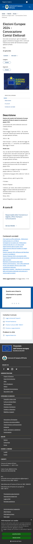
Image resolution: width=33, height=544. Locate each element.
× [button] (31, 519)
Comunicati (7, 442)
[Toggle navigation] (3, 7)
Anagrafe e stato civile (10, 399)
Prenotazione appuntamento (11, 494)
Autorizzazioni (7, 432)
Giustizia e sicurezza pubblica (12, 422)
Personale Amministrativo (11, 389)
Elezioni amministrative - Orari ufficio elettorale (16, 264)
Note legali (7, 517)
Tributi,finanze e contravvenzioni (13, 425)
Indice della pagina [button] (10, 95)
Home (3, 14)
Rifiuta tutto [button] (16, 537)
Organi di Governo (9, 376)
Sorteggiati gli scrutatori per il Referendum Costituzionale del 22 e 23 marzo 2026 (14, 244)
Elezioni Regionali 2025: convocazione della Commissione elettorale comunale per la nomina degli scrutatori (16, 258)
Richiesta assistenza (9, 501)
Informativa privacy (9, 514)
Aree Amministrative (9, 379)
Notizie (6, 440)
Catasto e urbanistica (9, 409)
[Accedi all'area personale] (26, 2)
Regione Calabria (7, 2)
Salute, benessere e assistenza (12, 430)
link (2, 530)
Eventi (5, 455)
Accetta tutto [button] (16, 534)
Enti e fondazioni (8, 384)
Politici (5, 386)
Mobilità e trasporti (9, 412)
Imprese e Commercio (9, 407)
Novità (9, 14)
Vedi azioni (14, 56)
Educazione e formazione (10, 420)
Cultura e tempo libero (10, 402)
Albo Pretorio (7, 512)
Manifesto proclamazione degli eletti (13, 262)
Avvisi (14, 14)
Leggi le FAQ (7, 499)
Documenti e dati (8, 392)
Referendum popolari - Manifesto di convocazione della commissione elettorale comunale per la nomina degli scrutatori (16, 271)
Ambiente (6, 427)
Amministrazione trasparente (12, 509)
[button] (16, 541)
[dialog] (16, 531)
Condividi (5, 56)
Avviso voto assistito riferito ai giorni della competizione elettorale (14, 266)
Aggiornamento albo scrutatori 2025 (13, 246)
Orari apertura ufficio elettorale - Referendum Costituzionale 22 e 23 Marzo (15, 240)
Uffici (5, 381)
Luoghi (5, 452)
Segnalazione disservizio (10, 496)
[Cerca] (30, 7)
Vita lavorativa (8, 404)
